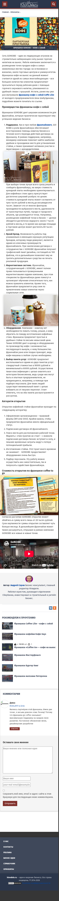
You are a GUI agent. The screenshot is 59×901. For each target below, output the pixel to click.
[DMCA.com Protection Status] (15, 883)
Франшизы (8, 869)
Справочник (9, 863)
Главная (5, 12)
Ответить (14, 729)
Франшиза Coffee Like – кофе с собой (33, 623)
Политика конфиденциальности (36, 883)
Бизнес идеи (9, 858)
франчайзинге (44, 125)
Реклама (7, 852)
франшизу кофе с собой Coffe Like (36, 95)
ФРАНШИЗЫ (14, 12)
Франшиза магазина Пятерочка (30, 676)
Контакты (8, 847)
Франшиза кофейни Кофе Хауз (30, 634)
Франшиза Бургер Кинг (26, 665)
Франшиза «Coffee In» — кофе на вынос (35, 647)
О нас (6, 841)
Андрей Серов (17, 585)
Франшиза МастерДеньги (27, 655)
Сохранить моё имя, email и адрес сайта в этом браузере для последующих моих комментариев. (28, 795)
